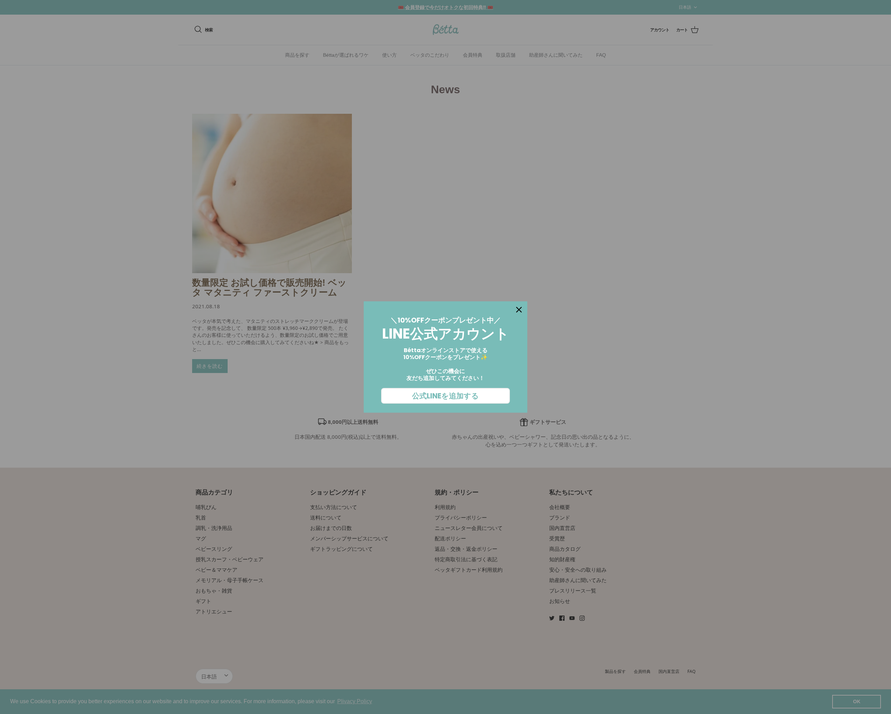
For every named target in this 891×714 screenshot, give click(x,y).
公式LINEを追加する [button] (445, 396)
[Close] (519, 309)
